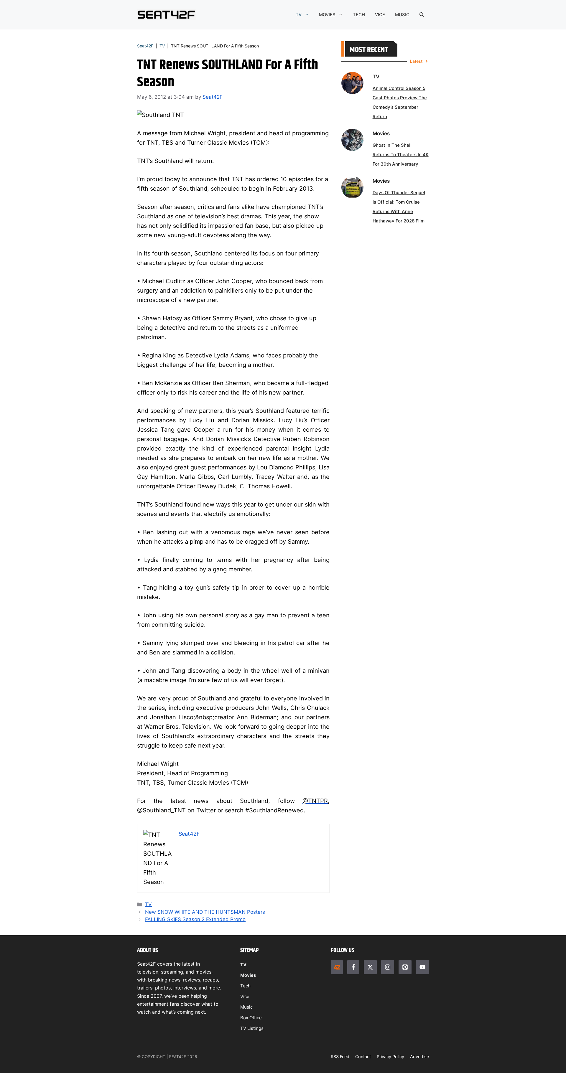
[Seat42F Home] (337, 967)
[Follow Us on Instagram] (387, 967)
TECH (359, 14)
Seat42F (145, 45)
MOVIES (327, 14)
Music (246, 1007)
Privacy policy (390, 1056)
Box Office (251, 1017)
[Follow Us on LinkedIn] (405, 967)
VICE (380, 14)
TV (299, 14)
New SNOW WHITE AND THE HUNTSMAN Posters (205, 912)
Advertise (419, 1056)
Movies (248, 975)
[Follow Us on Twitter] (370, 967)
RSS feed (340, 1056)
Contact (363, 1056)
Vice (244, 996)
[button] (421, 15)
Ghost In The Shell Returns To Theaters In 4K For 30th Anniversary (401, 154)
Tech (245, 986)
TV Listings (252, 1028)
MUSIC (402, 14)
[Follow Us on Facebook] (353, 967)
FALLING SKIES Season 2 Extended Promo (195, 919)
